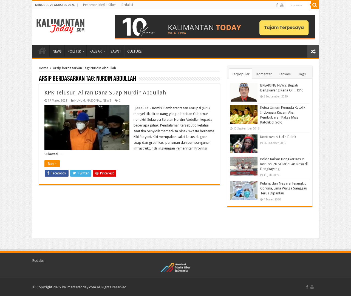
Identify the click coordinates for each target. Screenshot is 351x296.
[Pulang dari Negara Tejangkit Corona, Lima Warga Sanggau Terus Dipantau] (243, 190)
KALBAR (96, 51)
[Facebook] (277, 5)
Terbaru (285, 74)
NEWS (57, 51)
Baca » (52, 164)
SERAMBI (42, 50)
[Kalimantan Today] (60, 25)
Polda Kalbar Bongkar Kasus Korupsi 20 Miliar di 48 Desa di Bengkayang (284, 164)
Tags (302, 74)
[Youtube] (282, 5)
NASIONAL (94, 100)
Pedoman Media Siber (99, 5)
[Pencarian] (315, 5)
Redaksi (127, 5)
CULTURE (134, 51)
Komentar (264, 74)
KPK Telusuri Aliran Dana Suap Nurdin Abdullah (105, 92)
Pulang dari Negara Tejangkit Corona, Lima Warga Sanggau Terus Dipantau (283, 188)
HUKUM (79, 100)
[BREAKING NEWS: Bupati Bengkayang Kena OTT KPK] (243, 92)
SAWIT (116, 51)
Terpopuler (241, 74)
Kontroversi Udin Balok (278, 137)
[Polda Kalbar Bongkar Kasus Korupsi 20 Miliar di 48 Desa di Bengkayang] (243, 166)
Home (43, 68)
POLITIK (74, 51)
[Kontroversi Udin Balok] (243, 143)
